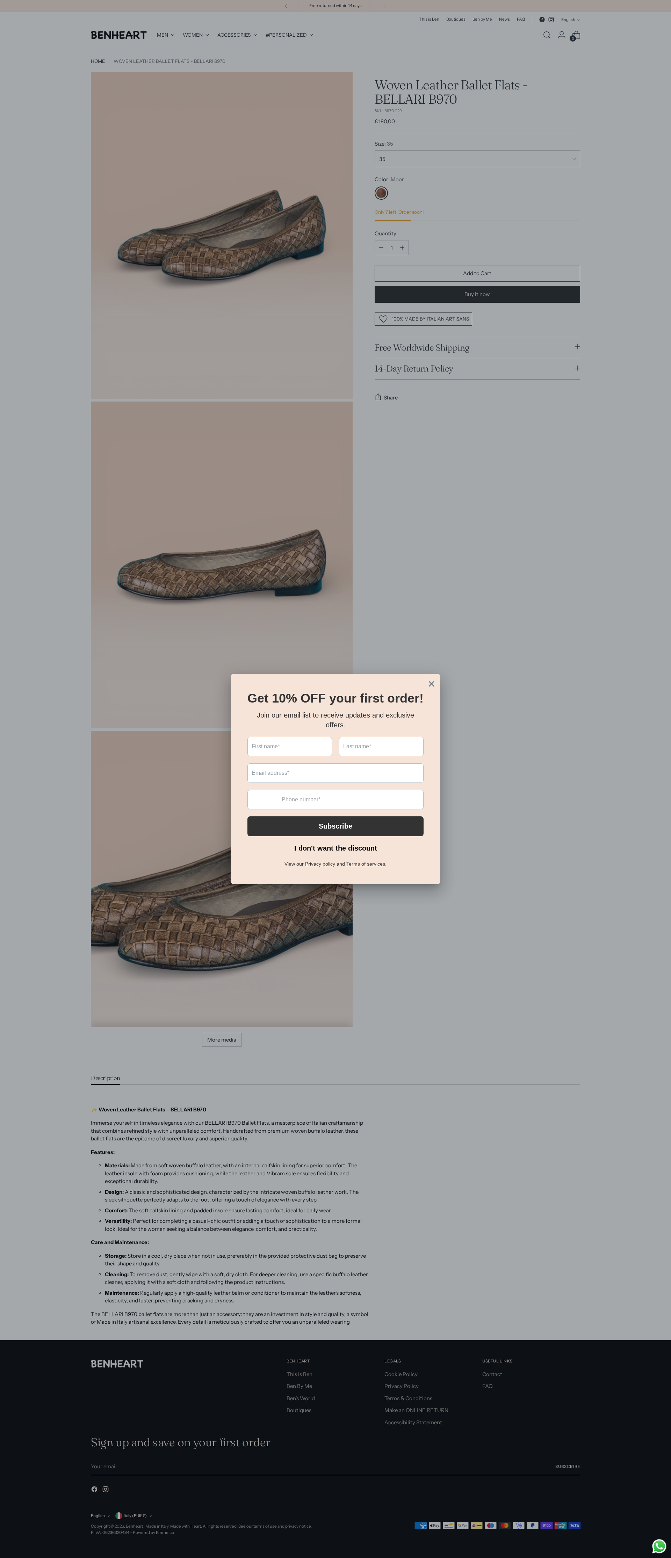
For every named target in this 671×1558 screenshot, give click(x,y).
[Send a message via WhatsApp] (659, 1546)
